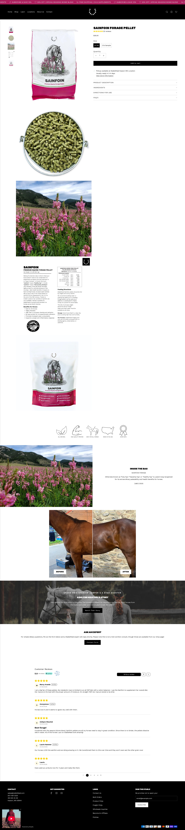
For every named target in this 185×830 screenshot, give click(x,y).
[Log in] (171, 12)
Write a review (129, 674)
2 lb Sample (106, 45)
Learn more (138, 483)
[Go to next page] (101, 775)
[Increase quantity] (103, 55)
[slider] (92, 544)
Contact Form (92, 642)
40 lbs (96, 45)
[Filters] (144, 674)
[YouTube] (61, 793)
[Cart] (176, 12)
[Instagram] (56, 793)
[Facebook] (51, 793)
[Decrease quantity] (96, 55)
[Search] (167, 12)
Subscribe (142, 805)
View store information (104, 76)
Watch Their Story (92, 610)
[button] (11, 818)
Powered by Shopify (27, 826)
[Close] (20, 809)
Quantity (97, 51)
